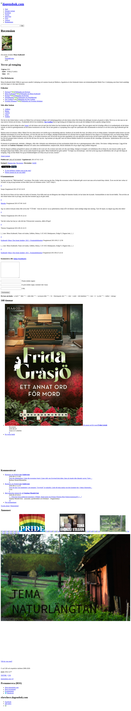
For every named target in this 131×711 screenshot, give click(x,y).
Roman (7, 95)
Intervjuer (8, 16)
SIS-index (8, 704)
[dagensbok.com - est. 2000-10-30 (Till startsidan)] (12, 4)
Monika (3, 203)
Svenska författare (11, 101)
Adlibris (7, 109)
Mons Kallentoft (10, 94)
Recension (19, 163)
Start (6, 9)
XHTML (4, 675)
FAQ (6, 18)
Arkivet (7, 20)
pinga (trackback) (20, 259)
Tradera (7, 116)
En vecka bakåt (10, 434)
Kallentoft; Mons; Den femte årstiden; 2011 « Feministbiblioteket (22, 240)
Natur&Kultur (9, 58)
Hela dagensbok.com (12, 687)
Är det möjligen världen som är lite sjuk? (18, 170)
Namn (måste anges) (28, 281)
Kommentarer (9, 691)
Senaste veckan (10, 11)
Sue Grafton (9, 99)
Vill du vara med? (6, 661)
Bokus (7, 111)
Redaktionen (9, 22)
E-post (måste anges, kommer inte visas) (35, 285)
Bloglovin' (10, 693)
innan (26, 125)
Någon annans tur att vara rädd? (15, 172)
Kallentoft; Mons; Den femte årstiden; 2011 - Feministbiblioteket (21, 253)
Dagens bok (12, 163)
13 (10, 500)
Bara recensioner (10, 689)
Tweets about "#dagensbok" (10, 506)
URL (23, 288)
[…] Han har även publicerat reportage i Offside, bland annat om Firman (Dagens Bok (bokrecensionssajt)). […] (45, 497)
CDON (7, 113)
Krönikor (8, 13)
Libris (7, 115)
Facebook (8, 702)
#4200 (34, 163)
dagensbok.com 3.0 (7, 679)
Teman (7, 15)
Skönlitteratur (9, 97)
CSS (9, 675)
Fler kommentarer (10, 502)
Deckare (7, 92)
